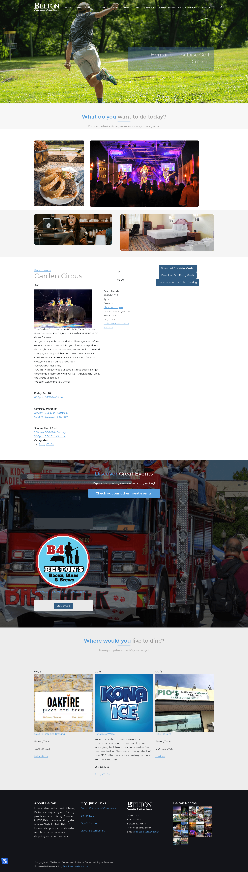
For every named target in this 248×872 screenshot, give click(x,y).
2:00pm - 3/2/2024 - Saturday (51, 412)
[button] (225, 100)
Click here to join (113, 307)
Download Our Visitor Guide (177, 268)
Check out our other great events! (124, 493)
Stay (116, 7)
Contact (208, 7)
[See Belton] (46, 7)
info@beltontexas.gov (146, 831)
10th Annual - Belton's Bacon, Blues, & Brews (60, 592)
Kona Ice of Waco (105, 734)
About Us (191, 7)
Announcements (170, 7)
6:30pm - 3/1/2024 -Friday (48, 397)
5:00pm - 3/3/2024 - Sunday (50, 436)
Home (68, 7)
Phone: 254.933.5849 (139, 827)
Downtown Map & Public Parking (178, 282)
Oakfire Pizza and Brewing (49, 734)
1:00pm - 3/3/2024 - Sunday (50, 432)
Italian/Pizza (41, 756)
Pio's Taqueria (163, 734)
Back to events (42, 270)
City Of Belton (89, 823)
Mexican (160, 756)
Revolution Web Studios (75, 866)
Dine (137, 7)
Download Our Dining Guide (177, 275)
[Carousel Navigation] (124, 98)
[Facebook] (221, 7)
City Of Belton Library (93, 830)
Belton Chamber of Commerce (98, 808)
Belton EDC (87, 815)
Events (103, 7)
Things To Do (85, 7)
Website (108, 327)
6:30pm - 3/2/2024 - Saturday (51, 416)
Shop (126, 7)
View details (63, 605)
